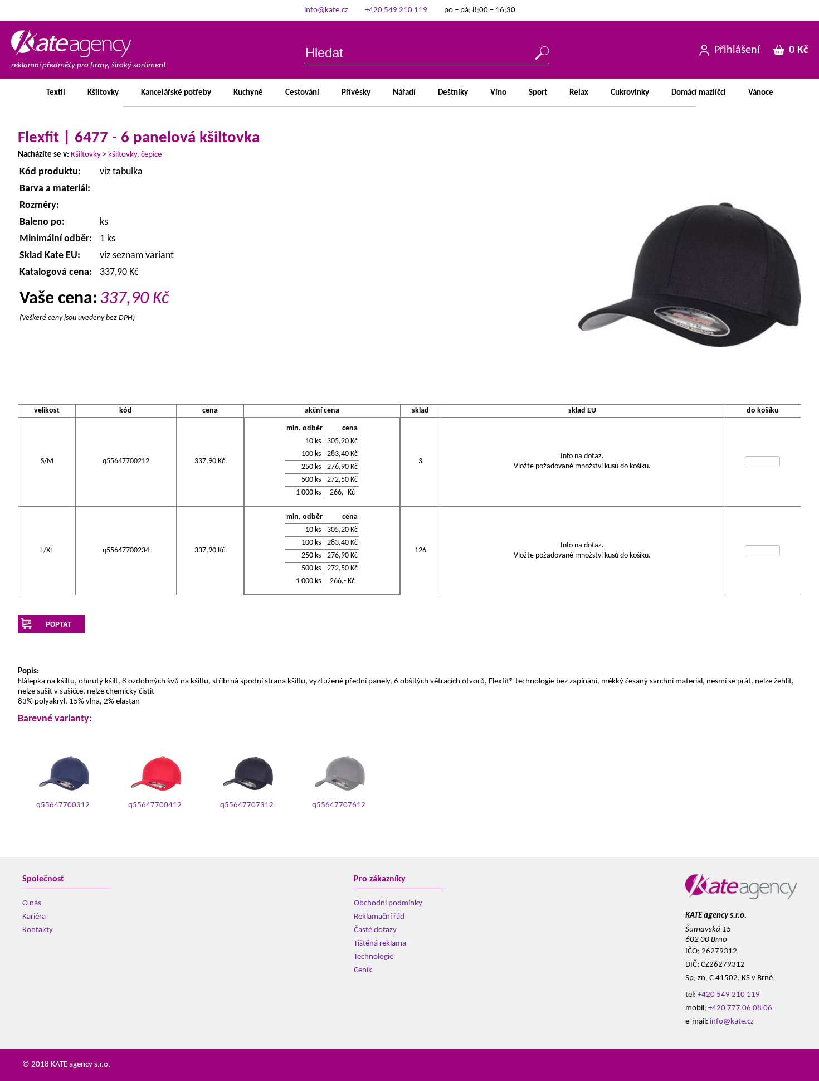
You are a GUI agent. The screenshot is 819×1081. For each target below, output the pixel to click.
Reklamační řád (379, 917)
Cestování (302, 93)
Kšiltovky (103, 93)
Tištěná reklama (380, 943)
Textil (55, 93)
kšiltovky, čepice (135, 155)
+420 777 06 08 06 (740, 1008)
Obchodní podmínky (388, 903)
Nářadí (404, 93)
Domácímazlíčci (698, 93)
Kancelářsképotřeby (176, 93)
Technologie (373, 957)
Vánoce (760, 93)
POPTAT (58, 624)
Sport (538, 93)
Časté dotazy (375, 930)
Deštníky (453, 93)
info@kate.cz (326, 10)
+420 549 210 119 (396, 10)
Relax (578, 93)
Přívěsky (356, 93)
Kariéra (34, 917)
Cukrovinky (630, 93)
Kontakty (37, 930)
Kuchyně (248, 93)
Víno (498, 93)
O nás (31, 903)
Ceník (363, 970)
